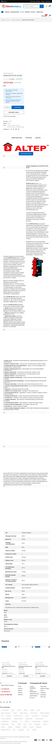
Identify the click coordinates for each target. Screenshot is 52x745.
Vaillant (34, 729)
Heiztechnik (4, 669)
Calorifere (9, 715)
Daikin (13, 724)
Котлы (8, 20)
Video (3, 66)
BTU (2, 715)
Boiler (38, 710)
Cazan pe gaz (29, 718)
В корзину (18, 107)
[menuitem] (4, 1)
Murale (25, 727)
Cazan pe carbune (15, 125)
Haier (30, 724)
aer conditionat (4, 710)
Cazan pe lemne (11, 127)
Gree (25, 724)
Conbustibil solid (20, 127)
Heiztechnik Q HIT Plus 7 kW (41, 667)
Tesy (28, 729)
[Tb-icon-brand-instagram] (7, 702)
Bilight (32, 710)
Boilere (15, 713)
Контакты (48, 1)
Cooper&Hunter (5, 724)
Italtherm (10, 727)
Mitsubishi (18, 727)
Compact (27, 721)
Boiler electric (34, 713)
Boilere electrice (24, 713)
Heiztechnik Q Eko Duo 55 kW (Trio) (25, 667)
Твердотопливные (16, 20)
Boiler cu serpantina (6, 713)
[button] (9, 676)
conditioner (45, 721)
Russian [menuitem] (4, 1)
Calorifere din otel (18, 715)
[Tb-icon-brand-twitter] (4, 702)
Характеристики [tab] (17, 137)
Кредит (43, 1)
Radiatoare (38, 727)
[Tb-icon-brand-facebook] (1, 702)
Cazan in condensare (6, 718)
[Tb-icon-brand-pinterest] (10, 702)
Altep (9, 123)
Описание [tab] (29, 137)
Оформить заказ (13, 112)
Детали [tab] (38, 137)
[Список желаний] (9, 116)
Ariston (19, 710)
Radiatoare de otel (5, 729)
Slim (14, 729)
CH (21, 721)
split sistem (21, 729)
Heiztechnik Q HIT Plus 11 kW (8, 667)
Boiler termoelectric (44, 713)
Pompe (31, 727)
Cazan (27, 715)
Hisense (45, 724)
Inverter (3, 727)
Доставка (32, 1)
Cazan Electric (35, 715)
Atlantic (26, 710)
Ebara (19, 724)
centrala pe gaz (5, 721)
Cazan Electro (45, 715)
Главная (3, 20)
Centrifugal (14, 721)
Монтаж (38, 1)
